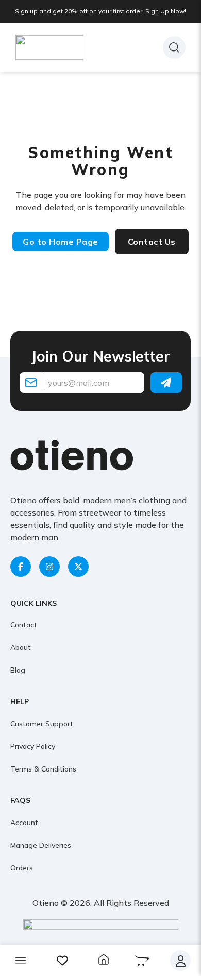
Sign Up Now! (165, 11)
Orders (21, 867)
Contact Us (152, 241)
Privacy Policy (32, 746)
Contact (23, 624)
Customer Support (41, 723)
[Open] (20, 960)
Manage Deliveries (40, 845)
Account (24, 822)
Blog (17, 670)
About (20, 647)
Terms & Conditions (43, 769)
